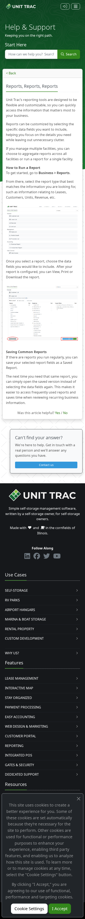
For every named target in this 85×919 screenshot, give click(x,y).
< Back (11, 73)
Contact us (46, 465)
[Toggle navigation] (75, 6)
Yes (57, 413)
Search (71, 54)
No (65, 413)
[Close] (78, 799)
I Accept (59, 908)
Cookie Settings (29, 908)
